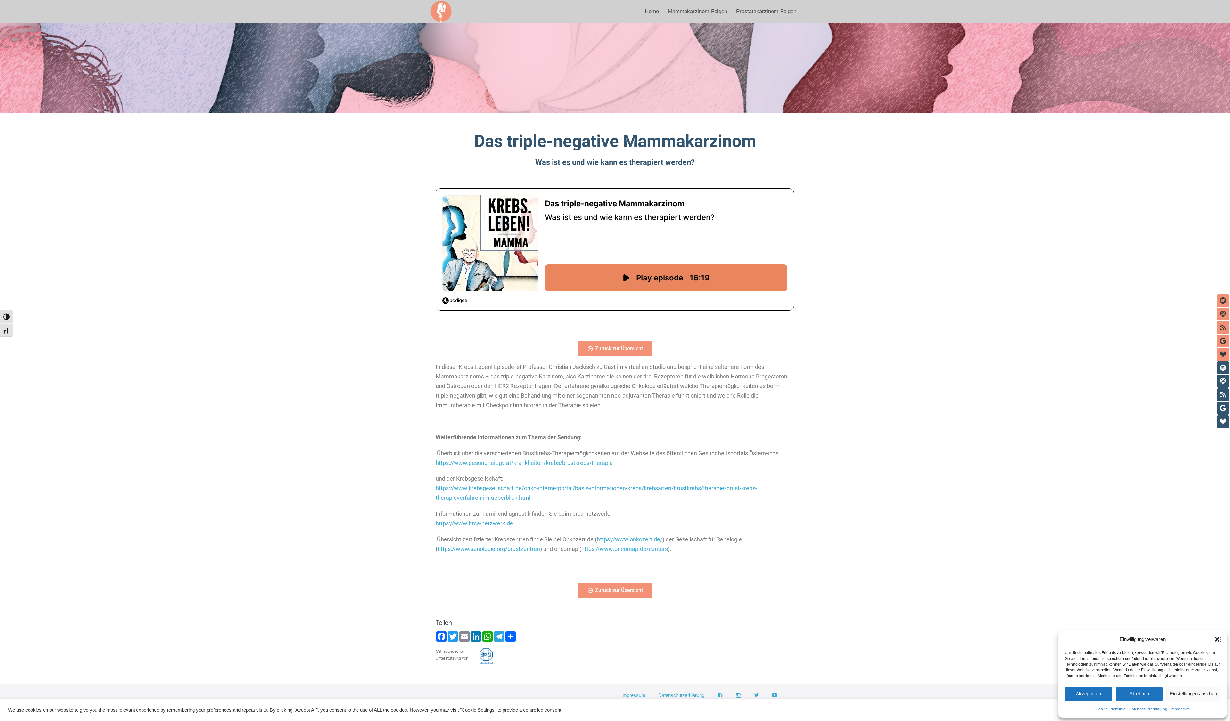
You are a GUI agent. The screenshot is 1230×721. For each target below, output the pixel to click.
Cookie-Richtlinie (1110, 709)
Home (652, 11)
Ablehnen (1139, 693)
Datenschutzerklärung (1148, 709)
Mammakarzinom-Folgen (697, 11)
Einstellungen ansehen (1193, 693)
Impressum (1180, 709)
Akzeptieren (1088, 693)
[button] (1217, 639)
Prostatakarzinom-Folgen (766, 11)
